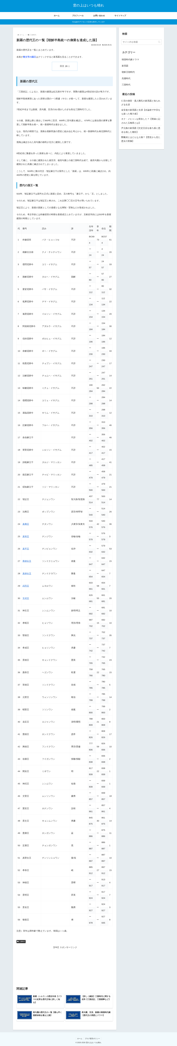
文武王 (26, 598)
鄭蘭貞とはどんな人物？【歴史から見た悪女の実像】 (140, 139)
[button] (159, 42)
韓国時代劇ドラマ (130, 59)
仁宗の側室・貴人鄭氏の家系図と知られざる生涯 (140, 103)
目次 (62, 66)
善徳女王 (27, 561)
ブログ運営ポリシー (92, 1039)
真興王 (26, 524)
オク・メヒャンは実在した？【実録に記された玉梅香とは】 (140, 121)
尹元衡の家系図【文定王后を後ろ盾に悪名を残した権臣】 (140, 130)
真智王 (26, 536)
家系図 (125, 66)
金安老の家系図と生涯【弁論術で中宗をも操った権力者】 (140, 112)
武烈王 (26, 586)
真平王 (26, 549)
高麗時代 (126, 78)
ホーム (79, 1039)
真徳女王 (27, 573)
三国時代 (22, 941)
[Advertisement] (64, 966)
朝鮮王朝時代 (128, 72)
